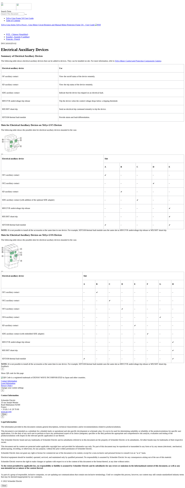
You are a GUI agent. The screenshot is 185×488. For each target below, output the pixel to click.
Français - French (13, 39)
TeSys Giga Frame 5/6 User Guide (20, 18)
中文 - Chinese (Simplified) (17, 34)
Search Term (6, 11)
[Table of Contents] (2, 28)
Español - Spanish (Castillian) (18, 37)
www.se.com (6, 412)
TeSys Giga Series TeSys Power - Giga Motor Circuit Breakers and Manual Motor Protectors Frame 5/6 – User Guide (48, 25)
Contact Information (9, 381)
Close (4, 414)
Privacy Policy (7, 385)
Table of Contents (13, 20)
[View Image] (2, 153)
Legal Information (8, 383)
